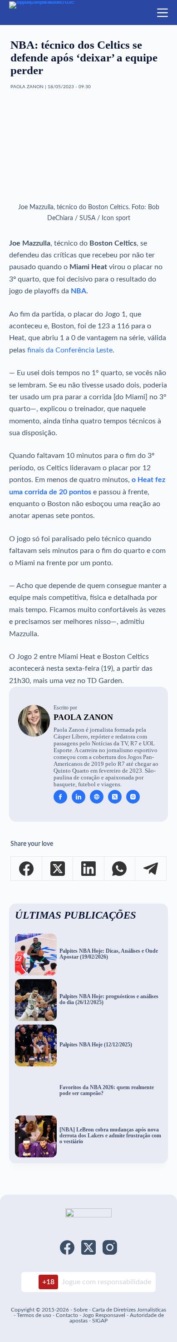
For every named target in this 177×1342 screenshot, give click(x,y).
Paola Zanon (83, 717)
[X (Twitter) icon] (115, 797)
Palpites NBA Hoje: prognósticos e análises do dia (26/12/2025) (108, 999)
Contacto (67, 1315)
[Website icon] (96, 797)
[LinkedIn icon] (78, 797)
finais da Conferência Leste (70, 350)
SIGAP (100, 1320)
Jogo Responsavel (105, 1315)
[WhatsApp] (119, 869)
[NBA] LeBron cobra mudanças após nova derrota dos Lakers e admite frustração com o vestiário (110, 1135)
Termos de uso (34, 1315)
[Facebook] (26, 869)
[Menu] (162, 12)
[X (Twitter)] (57, 869)
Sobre (81, 1309)
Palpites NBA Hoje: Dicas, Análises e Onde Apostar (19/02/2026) (108, 954)
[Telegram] (150, 869)
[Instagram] (110, 1247)
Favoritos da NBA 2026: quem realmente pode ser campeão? (106, 1090)
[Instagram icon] (133, 797)
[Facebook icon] (60, 797)
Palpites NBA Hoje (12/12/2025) (95, 1045)
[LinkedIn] (88, 869)
